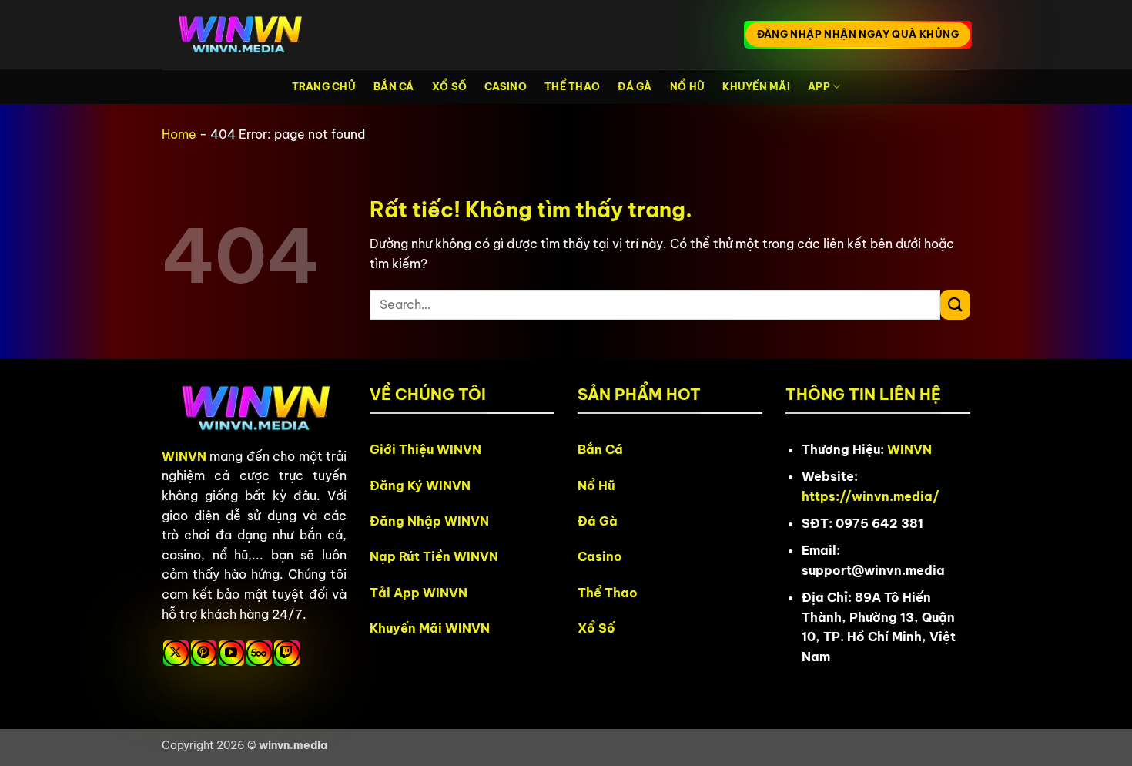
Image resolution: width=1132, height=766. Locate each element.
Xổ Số (449, 86)
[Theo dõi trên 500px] (259, 653)
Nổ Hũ (687, 86)
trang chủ (324, 86)
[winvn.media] (239, 35)
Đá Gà (634, 86)
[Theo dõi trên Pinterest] (203, 653)
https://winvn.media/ (870, 496)
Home (179, 134)
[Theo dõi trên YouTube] (231, 653)
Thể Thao (572, 86)
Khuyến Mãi (756, 86)
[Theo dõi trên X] (176, 653)
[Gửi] (955, 305)
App (819, 86)
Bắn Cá (393, 86)
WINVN (184, 456)
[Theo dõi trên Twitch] (287, 653)
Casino (505, 86)
